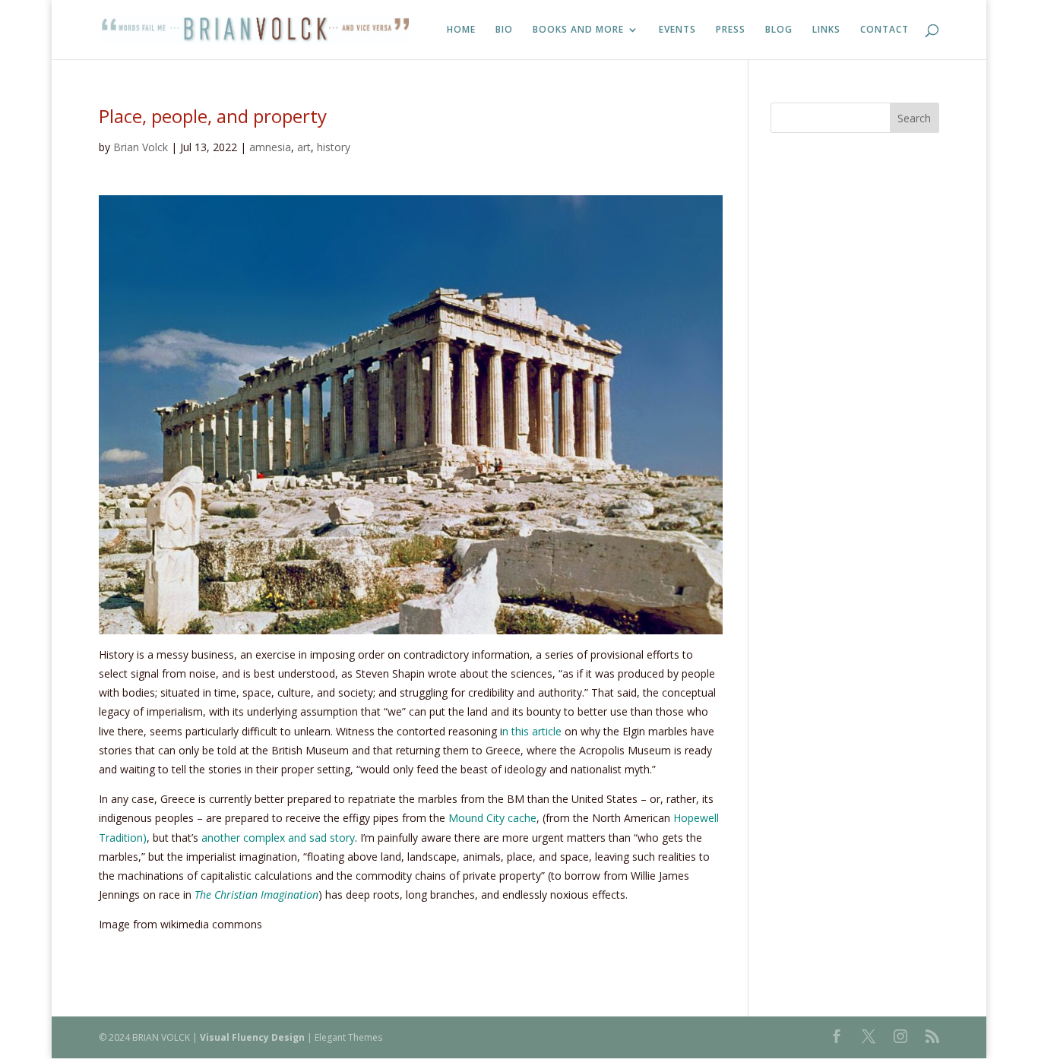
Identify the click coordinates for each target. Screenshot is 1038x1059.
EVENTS (677, 30)
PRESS (730, 30)
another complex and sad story (276, 837)
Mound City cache (492, 818)
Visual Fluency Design (252, 1037)
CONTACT (884, 30)
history (333, 147)
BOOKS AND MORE (578, 30)
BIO (504, 30)
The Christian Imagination (256, 894)
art (304, 147)
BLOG (779, 30)
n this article (532, 731)
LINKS (826, 30)
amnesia (270, 147)
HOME (461, 30)
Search (914, 118)
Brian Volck (140, 147)
